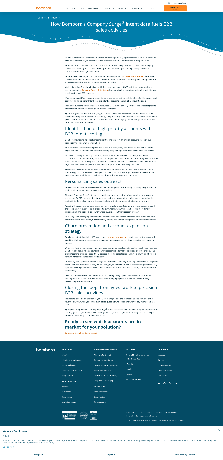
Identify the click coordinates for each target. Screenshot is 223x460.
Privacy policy (130, 412)
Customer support (165, 370)
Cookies (159, 412)
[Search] (169, 3)
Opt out (149, 412)
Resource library (101, 392)
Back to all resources (49, 17)
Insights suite (67, 375)
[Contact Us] (176, 383)
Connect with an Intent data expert (81, 333)
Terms (141, 412)
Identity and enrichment (72, 360)
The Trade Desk (134, 359)
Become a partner (133, 379)
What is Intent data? (102, 355)
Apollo (129, 374)
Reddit (130, 364)
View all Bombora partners (138, 355)
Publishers (66, 392)
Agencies (65, 386)
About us (161, 355)
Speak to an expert (175, 8)
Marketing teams (69, 402)
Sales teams (67, 397)
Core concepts (100, 402)
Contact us (162, 375)
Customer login (180, 3)
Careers (161, 360)
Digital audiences (69, 365)
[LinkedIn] (159, 383)
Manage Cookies (171, 412)
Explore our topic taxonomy (105, 375)
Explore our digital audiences (106, 365)
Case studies (99, 397)
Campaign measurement (72, 370)
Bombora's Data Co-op (103, 360)
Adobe (130, 369)
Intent (64, 355)
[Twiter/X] (170, 383)
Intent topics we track (103, 370)
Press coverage (164, 365)
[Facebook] (164, 383)
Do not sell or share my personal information (141, 416)
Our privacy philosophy (103, 380)
